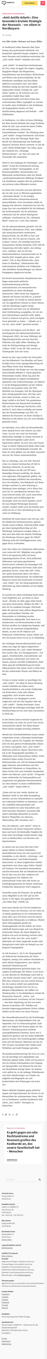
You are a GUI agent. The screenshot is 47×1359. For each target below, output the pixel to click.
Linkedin (5, 1297)
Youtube (5, 1299)
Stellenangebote (24, 1275)
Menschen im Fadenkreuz (13, 14)
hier (28, 1316)
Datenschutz (6, 1344)
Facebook (5, 1302)
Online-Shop (7, 1239)
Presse (4, 1338)
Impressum (6, 1341)
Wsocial (5, 1308)
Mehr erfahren (7, 1256)
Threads (5, 1305)
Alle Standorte (7, 1248)
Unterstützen (30, 3)
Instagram (5, 1294)
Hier (3, 1283)
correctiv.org (8, 3)
